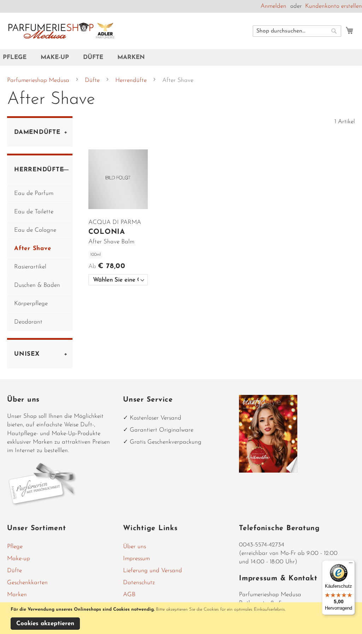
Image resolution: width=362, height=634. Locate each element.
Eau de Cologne (35, 230)
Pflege (15, 547)
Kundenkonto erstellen (333, 6)
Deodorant (28, 322)
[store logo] (61, 30)
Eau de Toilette (33, 212)
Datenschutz (139, 583)
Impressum (136, 559)
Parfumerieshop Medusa (39, 80)
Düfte (93, 80)
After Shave (32, 248)
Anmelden (273, 6)
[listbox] (118, 279)
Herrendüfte (131, 80)
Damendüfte (37, 132)
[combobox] (297, 31)
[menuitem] (18, 57)
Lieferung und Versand (152, 571)
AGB (129, 595)
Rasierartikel (30, 267)
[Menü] (350, 564)
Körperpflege (31, 304)
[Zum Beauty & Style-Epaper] (268, 471)
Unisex (27, 354)
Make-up (18, 559)
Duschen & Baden (37, 285)
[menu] (181, 57)
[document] (182, 618)
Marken (17, 595)
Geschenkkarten (27, 583)
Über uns (134, 547)
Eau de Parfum (33, 193)
